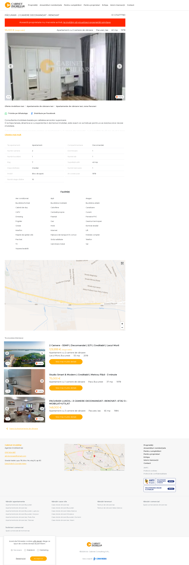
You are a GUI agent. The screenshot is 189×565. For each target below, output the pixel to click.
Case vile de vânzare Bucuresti (63, 508)
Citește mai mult (13, 134)
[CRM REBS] (100, 559)
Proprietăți (33, 5)
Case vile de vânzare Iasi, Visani (63, 520)
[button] (10, 66)
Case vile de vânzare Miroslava (63, 514)
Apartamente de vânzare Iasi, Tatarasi (20, 520)
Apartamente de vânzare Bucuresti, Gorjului (22, 514)
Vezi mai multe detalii (66, 361)
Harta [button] (120, 97)
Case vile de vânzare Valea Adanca (64, 511)
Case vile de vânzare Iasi (60, 505)
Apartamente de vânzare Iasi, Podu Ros (20, 517)
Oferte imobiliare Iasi (14, 106)
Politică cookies (150, 471)
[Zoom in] (122, 324)
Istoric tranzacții (117, 5)
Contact (130, 5)
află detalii (37, 541)
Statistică (31, 550)
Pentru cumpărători (73, 5)
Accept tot (38, 559)
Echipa (105, 5)
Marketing (44, 550)
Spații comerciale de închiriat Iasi (18, 531)
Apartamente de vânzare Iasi (40, 106)
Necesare (17, 550)
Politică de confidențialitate (155, 474)
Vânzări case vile (59, 501)
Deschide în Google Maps (15, 463)
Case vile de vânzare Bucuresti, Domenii (66, 517)
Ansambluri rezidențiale (51, 5)
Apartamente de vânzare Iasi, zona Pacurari (76, 106)
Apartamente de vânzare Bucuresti (19, 505)
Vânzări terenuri (104, 501)
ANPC (146, 468)
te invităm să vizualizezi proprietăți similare (87, 22)
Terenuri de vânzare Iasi (106, 505)
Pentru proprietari (92, 5)
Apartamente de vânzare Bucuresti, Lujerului (22, 511)
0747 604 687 (10, 452)
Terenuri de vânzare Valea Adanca (109, 508)
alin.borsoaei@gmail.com (15, 456)
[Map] (65, 295)
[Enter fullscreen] (122, 263)
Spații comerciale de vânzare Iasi (155, 505)
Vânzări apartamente (15, 501)
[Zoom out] (122, 327)
